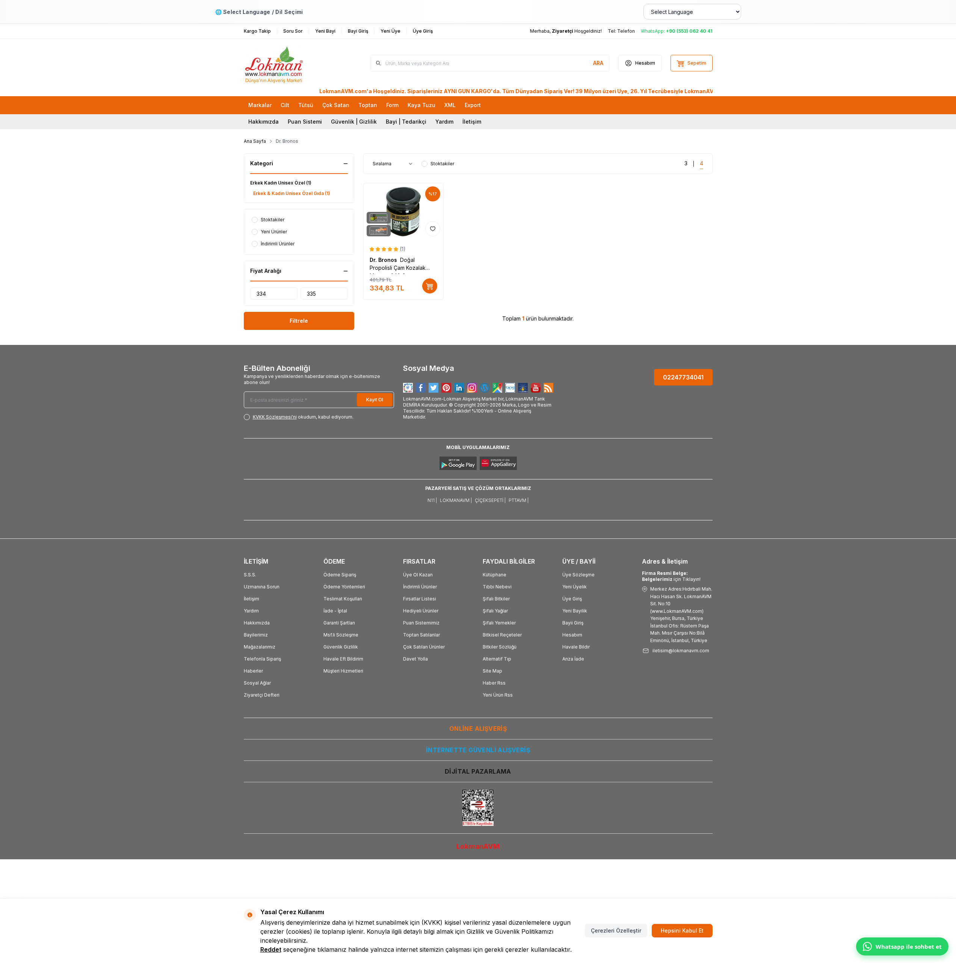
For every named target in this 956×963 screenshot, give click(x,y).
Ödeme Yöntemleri (344, 587)
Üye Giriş (572, 599)
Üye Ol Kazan (418, 574)
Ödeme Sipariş (339, 574)
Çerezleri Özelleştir (616, 930)
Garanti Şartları (339, 623)
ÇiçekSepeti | (490, 500)
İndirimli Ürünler (420, 587)
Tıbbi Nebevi (497, 587)
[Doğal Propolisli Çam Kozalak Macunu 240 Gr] (404, 211)
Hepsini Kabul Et (682, 930)
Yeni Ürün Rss (498, 695)
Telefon (626, 31)
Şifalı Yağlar (495, 611)
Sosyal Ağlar (257, 683)
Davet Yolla (415, 659)
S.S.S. (250, 574)
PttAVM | (519, 500)
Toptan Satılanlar (421, 635)
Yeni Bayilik (574, 611)
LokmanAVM (478, 846)
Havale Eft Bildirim (343, 659)
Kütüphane (494, 574)
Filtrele (299, 320)
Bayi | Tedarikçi (406, 121)
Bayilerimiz (256, 635)
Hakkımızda (263, 121)
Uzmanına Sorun (261, 587)
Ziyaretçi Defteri (261, 695)
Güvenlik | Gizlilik (354, 121)
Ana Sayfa (255, 141)
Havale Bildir (576, 647)
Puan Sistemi (305, 121)
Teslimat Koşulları (342, 599)
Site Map (492, 671)
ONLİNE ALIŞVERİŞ (478, 728)
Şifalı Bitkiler (496, 599)
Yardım (444, 121)
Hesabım (572, 635)
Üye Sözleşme (578, 574)
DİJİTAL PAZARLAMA (478, 771)
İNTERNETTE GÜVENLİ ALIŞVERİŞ (478, 750)
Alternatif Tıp (497, 659)
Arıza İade (573, 659)
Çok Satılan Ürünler (424, 647)
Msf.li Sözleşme (340, 635)
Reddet (270, 949)
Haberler (253, 671)
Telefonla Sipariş (262, 659)
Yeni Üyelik (574, 587)
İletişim (471, 121)
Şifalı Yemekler (499, 623)
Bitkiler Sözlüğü (500, 647)
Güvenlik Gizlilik (340, 647)
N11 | (432, 500)
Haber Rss (494, 683)
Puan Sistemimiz (421, 623)
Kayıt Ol (374, 399)
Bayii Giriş (572, 623)
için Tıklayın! (671, 576)
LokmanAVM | (456, 500)
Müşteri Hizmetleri (343, 671)
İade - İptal (335, 611)
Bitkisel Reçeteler (502, 635)
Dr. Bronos (385, 260)
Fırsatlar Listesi (419, 599)
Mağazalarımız (259, 647)
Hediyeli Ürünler (420, 611)
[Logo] (289, 63)
